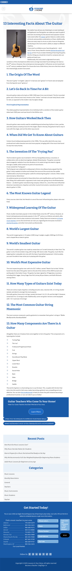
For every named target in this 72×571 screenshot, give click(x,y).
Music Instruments (11, 491)
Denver (5, 530)
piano (43, 37)
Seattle (5, 542)
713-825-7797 (29, 532)
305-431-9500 (29, 537)
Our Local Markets (19, 546)
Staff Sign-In (42, 565)
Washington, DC (8, 544)
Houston (6, 532)
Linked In (36, 554)
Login (4, 2)
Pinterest (43, 554)
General (7, 482)
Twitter (33, 554)
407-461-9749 (29, 539)
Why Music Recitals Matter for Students (17, 449)
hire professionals (26, 392)
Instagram (50, 554)
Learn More (36, 412)
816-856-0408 (29, 534)
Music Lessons (9, 474)
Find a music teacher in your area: (19, 520)
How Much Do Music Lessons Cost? (16, 445)
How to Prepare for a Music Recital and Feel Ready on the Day (24, 453)
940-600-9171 (29, 527)
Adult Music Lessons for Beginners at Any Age (20, 462)
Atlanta (5, 523)
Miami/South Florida (10, 537)
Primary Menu (3, 8)
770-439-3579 (29, 523)
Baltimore (6, 525)
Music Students (9, 495)
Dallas (5, 527)
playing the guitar (12, 223)
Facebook (29, 554)
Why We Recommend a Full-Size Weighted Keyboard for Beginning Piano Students (32, 457)
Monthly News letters (11, 478)
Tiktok (47, 554)
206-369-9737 (29, 541)
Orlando (6, 539)
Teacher (7, 499)
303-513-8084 (29, 530)
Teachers (7, 487)
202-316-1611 (29, 525)
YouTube (40, 554)
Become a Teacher (31, 565)
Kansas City (7, 535)
